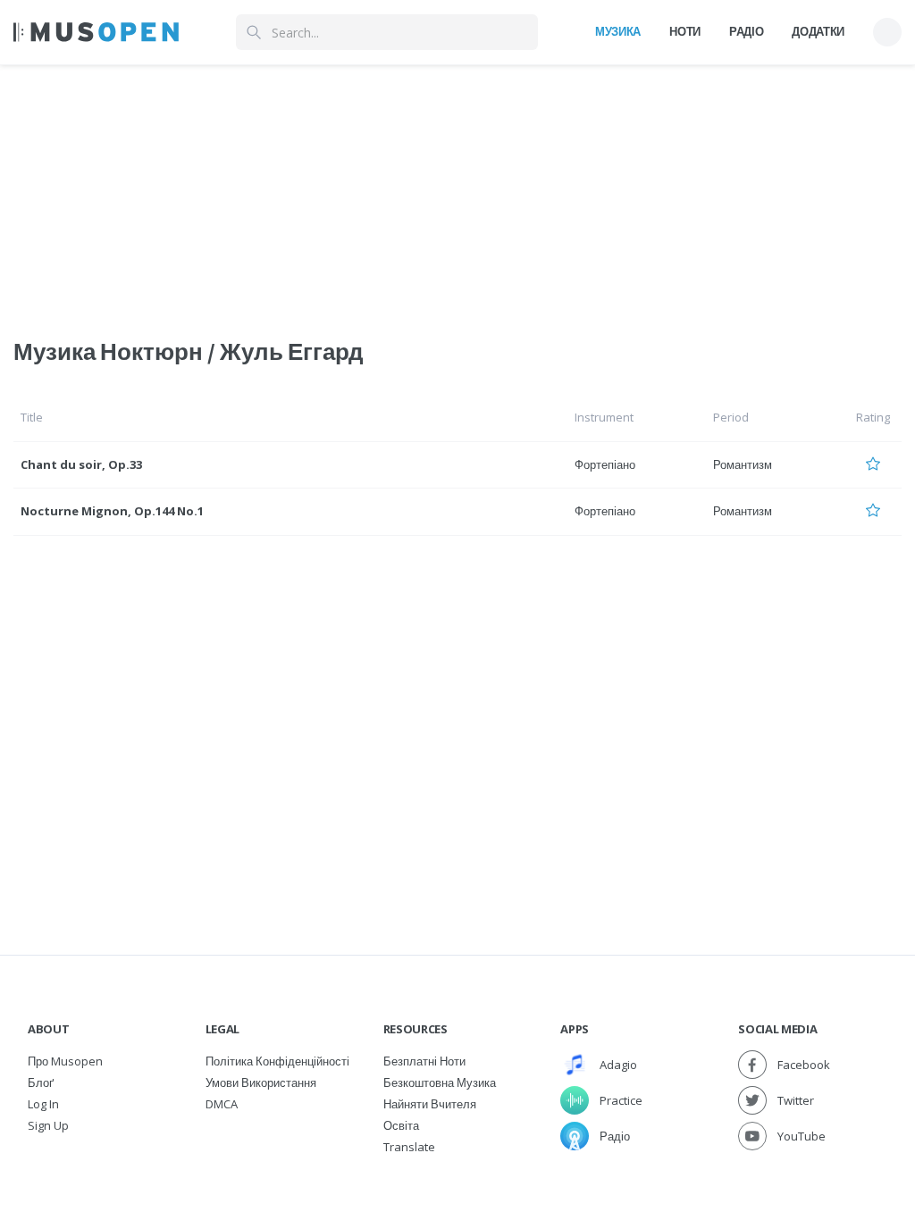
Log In (43, 1104)
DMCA (222, 1104)
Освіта (401, 1125)
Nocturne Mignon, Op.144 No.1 (112, 511)
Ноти (685, 31)
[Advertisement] (457, 190)
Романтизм (742, 464)
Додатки (818, 31)
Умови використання (261, 1082)
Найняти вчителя (429, 1104)
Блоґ (41, 1082)
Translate (409, 1147)
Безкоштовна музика (439, 1082)
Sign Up (48, 1125)
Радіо (746, 31)
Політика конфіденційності (277, 1061)
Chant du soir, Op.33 (81, 464)
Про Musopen (65, 1061)
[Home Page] (96, 32)
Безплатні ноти (424, 1061)
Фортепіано (605, 464)
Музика (618, 31)
